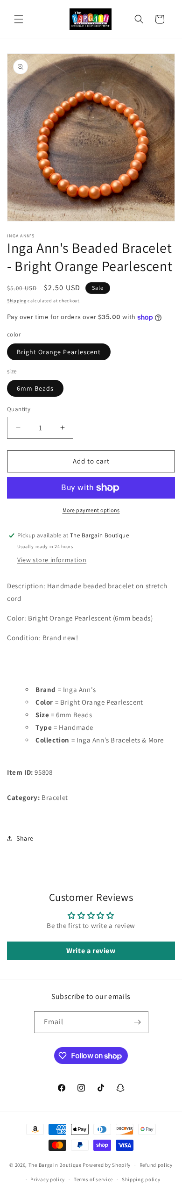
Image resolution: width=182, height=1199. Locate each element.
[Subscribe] (137, 1022)
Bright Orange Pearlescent (59, 352)
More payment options (91, 510)
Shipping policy (141, 1179)
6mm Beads (35, 388)
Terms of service (93, 1179)
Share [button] (25, 838)
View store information (51, 560)
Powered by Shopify (107, 1165)
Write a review (90, 951)
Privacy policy (47, 1179)
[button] (18, 19)
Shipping (17, 301)
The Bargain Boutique (55, 1165)
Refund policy (156, 1165)
